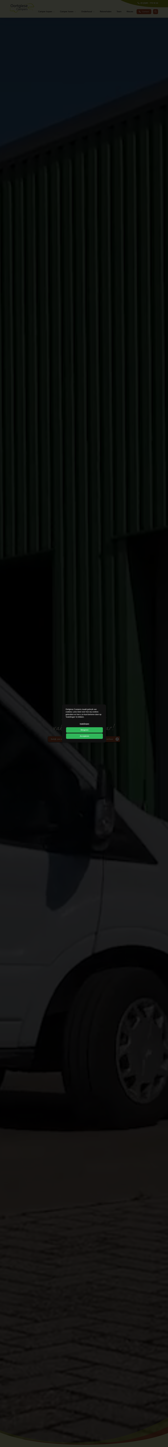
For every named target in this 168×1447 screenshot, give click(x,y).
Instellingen (84, 724)
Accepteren (84, 736)
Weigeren (84, 730)
